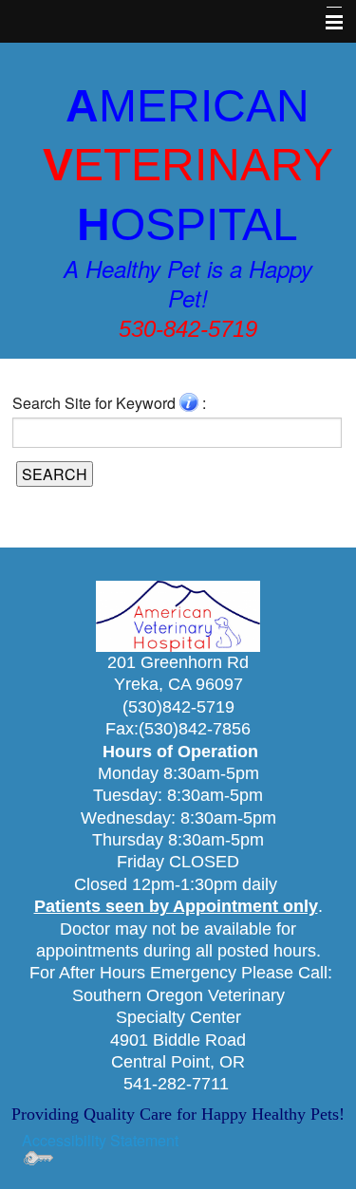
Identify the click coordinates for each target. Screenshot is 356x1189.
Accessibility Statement (100, 1140)
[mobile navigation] (325, 23)
